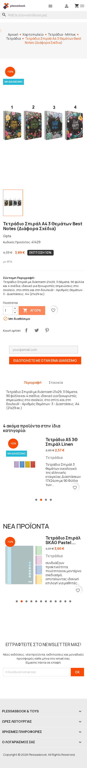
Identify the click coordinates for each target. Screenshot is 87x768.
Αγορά (32, 310)
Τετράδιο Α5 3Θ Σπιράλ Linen (62, 442)
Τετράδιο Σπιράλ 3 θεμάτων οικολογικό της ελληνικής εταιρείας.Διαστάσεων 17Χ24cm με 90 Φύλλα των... (63, 474)
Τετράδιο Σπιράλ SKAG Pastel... (63, 540)
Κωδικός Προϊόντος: (17, 242)
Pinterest (47, 330)
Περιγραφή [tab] (32, 382)
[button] (36, 500)
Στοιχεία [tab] (56, 382)
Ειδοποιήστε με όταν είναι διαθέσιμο (45, 360)
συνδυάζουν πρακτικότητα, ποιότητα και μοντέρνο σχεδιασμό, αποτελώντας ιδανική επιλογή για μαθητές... (63, 573)
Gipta (7, 236)
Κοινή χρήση (26, 330)
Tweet (37, 330)
